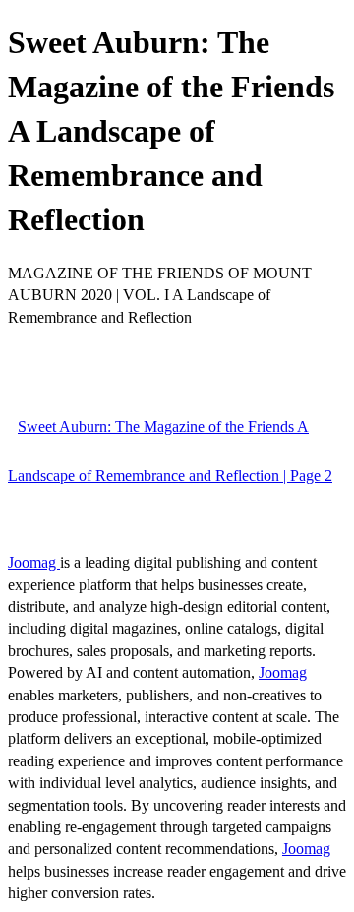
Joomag (34, 562)
